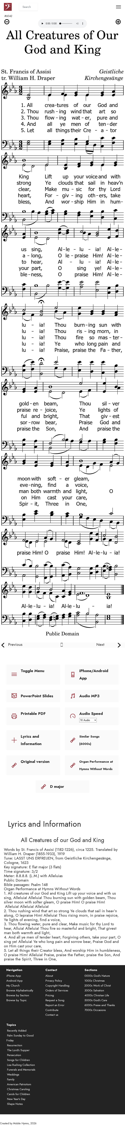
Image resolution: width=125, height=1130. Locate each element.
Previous (15, 644)
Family (10, 1079)
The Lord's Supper (18, 1050)
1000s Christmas (94, 981)
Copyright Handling (57, 985)
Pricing (49, 995)
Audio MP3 (89, 696)
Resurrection (14, 1045)
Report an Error (54, 1005)
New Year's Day (16, 1099)
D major (57, 786)
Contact (51, 970)
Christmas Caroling (18, 1089)
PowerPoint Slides (37, 696)
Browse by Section (17, 995)
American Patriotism (19, 1084)
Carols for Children (18, 1094)
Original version (35, 761)
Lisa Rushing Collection (21, 1065)
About (49, 976)
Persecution (14, 1055)
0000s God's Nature (97, 976)
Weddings (13, 1074)
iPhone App (13, 976)
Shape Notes (15, 1104)
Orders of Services (56, 990)
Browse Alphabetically (19, 990)
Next (100, 644)
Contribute (51, 1010)
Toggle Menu (32, 671)
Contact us (51, 1015)
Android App (14, 981)
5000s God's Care (95, 1000)
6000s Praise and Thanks (99, 1005)
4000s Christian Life (96, 995)
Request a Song (54, 1000)
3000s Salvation (94, 990)
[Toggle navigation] (118, 6)
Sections (90, 970)
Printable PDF (33, 713)
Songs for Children (18, 1060)
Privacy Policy (53, 981)
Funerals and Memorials (21, 1069)
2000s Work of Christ (97, 985)
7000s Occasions (95, 1010)
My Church (13, 985)
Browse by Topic (16, 1000)
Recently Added (16, 1030)
